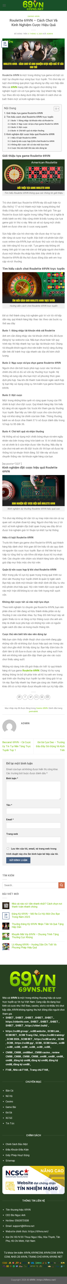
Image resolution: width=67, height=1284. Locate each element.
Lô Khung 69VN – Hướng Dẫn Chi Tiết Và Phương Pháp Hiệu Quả (34, 946)
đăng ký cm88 (22, 1060)
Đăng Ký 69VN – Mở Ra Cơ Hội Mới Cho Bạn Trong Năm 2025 (36, 915)
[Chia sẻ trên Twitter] (30, 697)
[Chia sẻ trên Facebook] (25, 697)
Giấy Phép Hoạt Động (17, 1155)
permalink (33, 711)
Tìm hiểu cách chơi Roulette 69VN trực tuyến (29, 117)
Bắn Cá (9, 1090)
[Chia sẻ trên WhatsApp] (19, 697)
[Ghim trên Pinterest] (42, 697)
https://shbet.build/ (36, 1025)
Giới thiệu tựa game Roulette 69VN (24, 113)
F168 (8, 1069)
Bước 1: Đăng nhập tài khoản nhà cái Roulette (32, 120)
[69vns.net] (33, 5)
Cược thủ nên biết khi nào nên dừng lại (29, 148)
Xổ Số (9, 1117)
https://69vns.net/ (38, 1231)
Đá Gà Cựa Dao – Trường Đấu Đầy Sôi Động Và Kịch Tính (50, 746)
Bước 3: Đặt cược (19, 127)
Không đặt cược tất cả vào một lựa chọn (30, 144)
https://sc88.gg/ (24, 1043)
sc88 (61, 1043)
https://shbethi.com (17, 1021)
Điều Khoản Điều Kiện (17, 1149)
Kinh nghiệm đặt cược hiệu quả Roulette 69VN (30, 134)
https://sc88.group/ (17, 1031)
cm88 (43, 1056)
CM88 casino (42, 1052)
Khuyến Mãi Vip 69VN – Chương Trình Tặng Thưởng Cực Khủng (35, 936)
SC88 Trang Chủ (28, 1035)
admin (50, 34)
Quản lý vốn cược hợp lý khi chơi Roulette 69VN (32, 141)
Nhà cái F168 (20, 1069)
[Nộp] (61, 885)
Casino (9, 1101)
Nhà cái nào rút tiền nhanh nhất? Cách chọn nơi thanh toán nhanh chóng (37, 905)
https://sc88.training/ (52, 1035)
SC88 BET (11, 1035)
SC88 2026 (13, 1039)
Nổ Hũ (9, 1096)
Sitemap (10, 1160)
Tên (9, 805)
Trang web (12, 834)
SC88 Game (50, 1043)
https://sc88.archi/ (45, 1039)
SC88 (61, 1039)
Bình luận (12, 778)
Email (10, 819)
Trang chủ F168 (39, 1069)
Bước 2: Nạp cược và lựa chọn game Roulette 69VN (34, 124)
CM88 (9, 1052)
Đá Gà (9, 1112)
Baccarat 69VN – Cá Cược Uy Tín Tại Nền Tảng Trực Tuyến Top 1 (16, 746)
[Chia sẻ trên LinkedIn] (47, 697)
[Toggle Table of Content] (54, 108)
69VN (14, 997)
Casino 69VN (33, 16)
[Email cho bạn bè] (36, 697)
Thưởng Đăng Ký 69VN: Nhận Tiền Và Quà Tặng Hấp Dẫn (38, 925)
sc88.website (38, 1031)
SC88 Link (53, 1031)
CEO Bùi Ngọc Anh (15, 1215)
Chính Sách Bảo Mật (17, 1144)
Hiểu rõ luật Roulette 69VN (23, 138)
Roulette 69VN (30, 670)
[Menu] (4, 5)
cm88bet (28, 1052)
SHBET (10, 1017)
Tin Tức (10, 1123)
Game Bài (11, 1107)
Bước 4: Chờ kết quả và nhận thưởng (27, 130)
